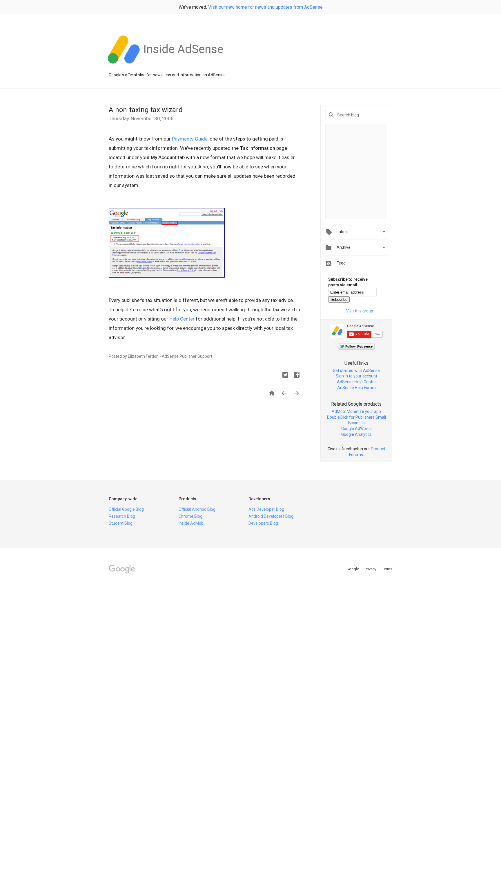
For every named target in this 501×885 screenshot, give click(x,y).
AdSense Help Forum (356, 387)
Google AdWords (356, 428)
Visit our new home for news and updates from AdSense (265, 7)
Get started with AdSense (356, 370)
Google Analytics (356, 434)
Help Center (182, 319)
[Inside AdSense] (183, 66)
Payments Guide (190, 139)
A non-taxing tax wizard (146, 110)
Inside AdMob (191, 523)
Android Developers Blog (270, 516)
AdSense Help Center (356, 381)
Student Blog (120, 523)
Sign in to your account (356, 376)
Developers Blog (263, 523)
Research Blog (122, 516)
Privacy (371, 569)
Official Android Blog (197, 509)
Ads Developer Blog (266, 509)
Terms (387, 569)
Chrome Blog (190, 516)
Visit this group (359, 311)
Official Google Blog (126, 509)
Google (353, 569)
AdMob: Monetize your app (356, 411)
